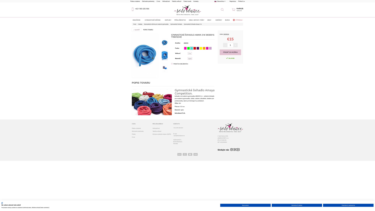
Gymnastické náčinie (153, 20)
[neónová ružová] (185, 48)
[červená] (194, 48)
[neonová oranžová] (204, 48)
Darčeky (219, 20)
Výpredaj (238, 20)
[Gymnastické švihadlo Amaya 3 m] (145, 56)
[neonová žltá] (201, 48)
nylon (190, 58)
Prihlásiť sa (241, 1)
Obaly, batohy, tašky (196, 20)
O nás (158, 1)
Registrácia (233, 1)
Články (134, 134)
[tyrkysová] (191, 48)
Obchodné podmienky (148, 1)
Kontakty (196, 1)
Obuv (209, 20)
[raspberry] (207, 48)
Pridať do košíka (230, 52)
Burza (227, 20)
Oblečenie (137, 20)
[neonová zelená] (188, 48)
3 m (190, 53)
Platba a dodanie (135, 1)
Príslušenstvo (180, 20)
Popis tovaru (148, 30)
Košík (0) (240, 8)
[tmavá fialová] (198, 48)
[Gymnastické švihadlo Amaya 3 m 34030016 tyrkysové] (165, 42)
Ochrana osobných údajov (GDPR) (162, 134)
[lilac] (210, 48)
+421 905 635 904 (142, 9)
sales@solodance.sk (179, 135)
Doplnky (168, 20)
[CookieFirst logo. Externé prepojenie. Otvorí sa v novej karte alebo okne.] (2, 203)
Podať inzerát (187, 1)
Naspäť (136, 30)
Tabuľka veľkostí (176, 1)
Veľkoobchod (166, 1)
